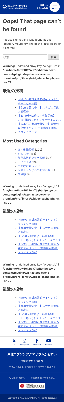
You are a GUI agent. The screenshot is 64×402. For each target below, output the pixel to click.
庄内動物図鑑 (26, 149)
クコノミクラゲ (27, 132)
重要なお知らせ (27, 166)
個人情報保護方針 (18, 378)
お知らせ (23, 153)
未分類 (22, 174)
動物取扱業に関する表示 (43, 378)
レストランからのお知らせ (34, 170)
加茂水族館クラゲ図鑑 (31, 157)
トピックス (24, 162)
